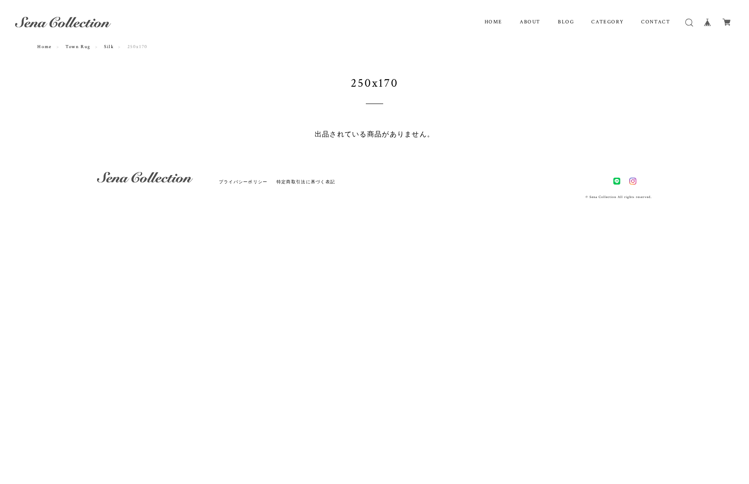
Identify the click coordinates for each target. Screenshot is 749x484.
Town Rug (78, 47)
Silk (109, 47)
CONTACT (655, 22)
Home (44, 47)
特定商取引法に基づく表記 (306, 181)
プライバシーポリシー (243, 181)
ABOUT (530, 22)
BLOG (566, 22)
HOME (493, 22)
